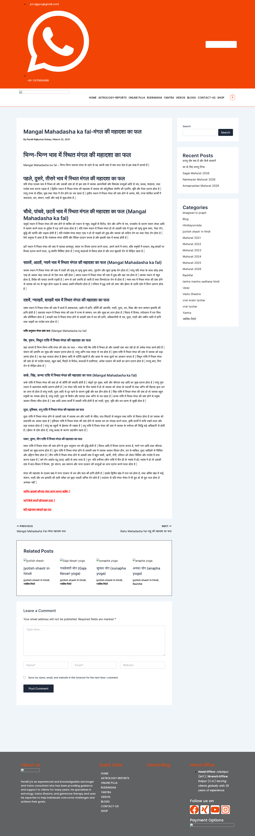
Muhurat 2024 (192, 256)
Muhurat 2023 (192, 250)
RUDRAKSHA (154, 97)
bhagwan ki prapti (194, 212)
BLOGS (191, 97)
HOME (92, 97)
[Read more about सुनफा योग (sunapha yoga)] (107, 560)
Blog (186, 219)
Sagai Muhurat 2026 (196, 173)
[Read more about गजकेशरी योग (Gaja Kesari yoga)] (72, 560)
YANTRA (169, 97)
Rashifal (137, 583)
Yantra (187, 312)
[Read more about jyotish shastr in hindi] (34, 560)
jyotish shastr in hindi (36, 580)
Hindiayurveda (192, 225)
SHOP (220, 97)
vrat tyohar (190, 306)
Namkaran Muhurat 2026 (199, 179)
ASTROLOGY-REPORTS (112, 97)
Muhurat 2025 (192, 262)
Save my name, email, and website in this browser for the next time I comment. (73, 677)
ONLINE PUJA (137, 97)
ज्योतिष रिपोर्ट (29, 583)
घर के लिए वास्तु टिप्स (194, 167)
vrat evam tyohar (194, 300)
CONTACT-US (206, 97)
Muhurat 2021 (192, 237)
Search (187, 126)
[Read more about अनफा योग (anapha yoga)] (142, 560)
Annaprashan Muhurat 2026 (201, 185)
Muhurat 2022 (192, 244)
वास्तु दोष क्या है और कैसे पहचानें (199, 160)
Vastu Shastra (192, 294)
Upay (186, 287)
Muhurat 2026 (192, 269)
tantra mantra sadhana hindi (201, 281)
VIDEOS (180, 97)
